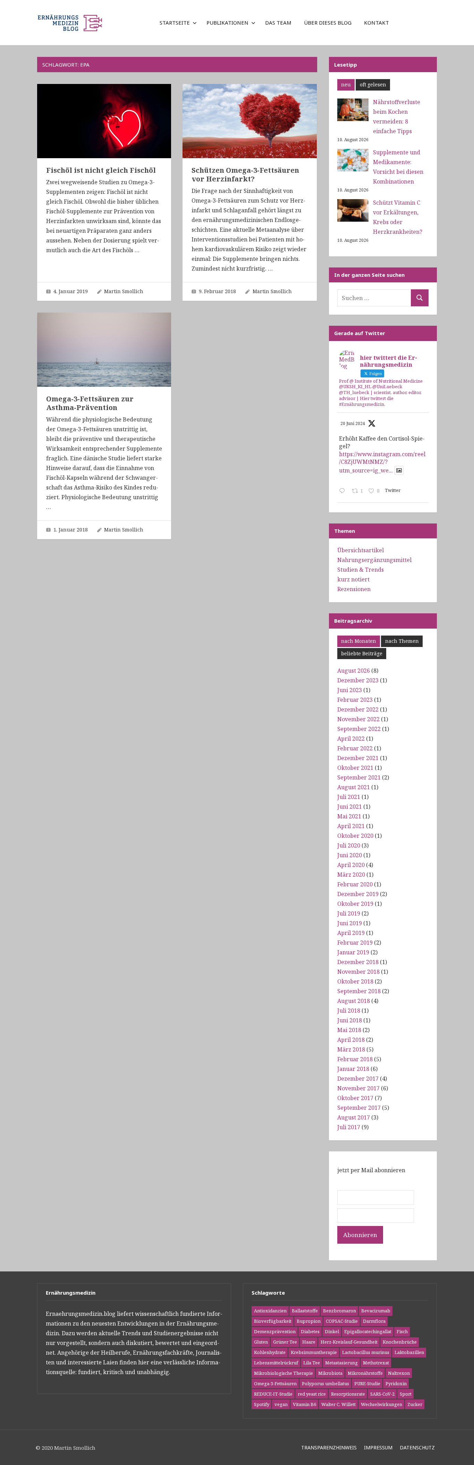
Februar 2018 (355, 1059)
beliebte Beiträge (361, 653)
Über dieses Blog (328, 22)
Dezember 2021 (358, 758)
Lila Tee (311, 1363)
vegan (281, 1404)
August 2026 (353, 670)
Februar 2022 (355, 748)
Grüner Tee (285, 1342)
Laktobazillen (409, 1352)
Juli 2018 (348, 1010)
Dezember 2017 (358, 1078)
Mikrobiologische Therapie (283, 1373)
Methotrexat (376, 1363)
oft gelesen (373, 84)
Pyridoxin (396, 1383)
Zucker (414, 1404)
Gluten (261, 1342)
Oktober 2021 (355, 768)
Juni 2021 (349, 806)
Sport (406, 1394)
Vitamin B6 (304, 1404)
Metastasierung (341, 1363)
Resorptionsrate (348, 1394)
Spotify (261, 1404)
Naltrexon (399, 1373)
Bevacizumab (375, 1311)
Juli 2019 (348, 913)
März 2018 (351, 1049)
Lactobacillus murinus (365, 1352)
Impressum (378, 1447)
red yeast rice (312, 1394)
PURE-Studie (367, 1383)
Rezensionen (354, 589)
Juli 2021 (348, 797)
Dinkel (332, 1331)
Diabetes (310, 1331)
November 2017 (358, 1088)
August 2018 (353, 1001)
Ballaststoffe (305, 1311)
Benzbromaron (339, 1311)
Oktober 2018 (355, 981)
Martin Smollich (123, 291)
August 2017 (353, 1117)
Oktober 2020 (355, 836)
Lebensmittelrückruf (276, 1363)
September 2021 (359, 777)
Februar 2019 (355, 942)
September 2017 (359, 1107)
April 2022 (351, 738)
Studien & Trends (360, 569)
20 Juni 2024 (352, 423)
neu (346, 84)
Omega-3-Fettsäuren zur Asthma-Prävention (90, 403)
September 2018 (359, 991)
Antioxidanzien (270, 1311)
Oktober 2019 (355, 904)
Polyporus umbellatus (325, 1383)
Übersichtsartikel (360, 550)
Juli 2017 (348, 1127)
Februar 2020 (355, 884)
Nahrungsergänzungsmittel (374, 560)
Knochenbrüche (400, 1342)
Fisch (402, 1331)
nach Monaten (358, 641)
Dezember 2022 (358, 709)
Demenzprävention (275, 1331)
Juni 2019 (349, 923)
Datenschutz (417, 1447)
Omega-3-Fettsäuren (275, 1383)
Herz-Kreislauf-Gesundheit (349, 1342)
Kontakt (376, 22)
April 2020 (351, 865)
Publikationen (227, 22)
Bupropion (309, 1321)
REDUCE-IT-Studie (273, 1394)
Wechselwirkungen (381, 1404)
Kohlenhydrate (270, 1352)
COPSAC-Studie (342, 1321)
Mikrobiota (330, 1373)
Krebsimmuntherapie (314, 1352)
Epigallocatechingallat (367, 1331)
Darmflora (374, 1321)
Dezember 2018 (358, 962)
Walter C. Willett (338, 1404)
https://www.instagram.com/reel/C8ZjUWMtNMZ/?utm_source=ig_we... (382, 462)
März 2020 (351, 874)
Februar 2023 (355, 700)
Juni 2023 (349, 690)
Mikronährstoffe (365, 1373)
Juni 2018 (349, 1020)
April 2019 (351, 933)
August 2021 (353, 787)
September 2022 (359, 729)
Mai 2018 (349, 1030)
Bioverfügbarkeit (272, 1321)
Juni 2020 (349, 855)
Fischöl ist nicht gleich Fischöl (101, 170)
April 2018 (351, 1040)
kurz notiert (353, 579)
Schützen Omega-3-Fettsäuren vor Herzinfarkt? (245, 174)
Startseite (175, 22)
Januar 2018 (353, 1069)
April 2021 (351, 826)
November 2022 (358, 719)
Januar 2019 (353, 952)
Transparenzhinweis (329, 1447)
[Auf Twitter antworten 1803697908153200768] (343, 491)
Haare (308, 1342)
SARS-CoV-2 (382, 1394)
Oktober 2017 (355, 1098)
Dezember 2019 (358, 894)
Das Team (278, 22)
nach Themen (402, 641)
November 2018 (358, 972)
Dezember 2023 (358, 680)
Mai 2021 (349, 816)
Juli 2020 (348, 845)
